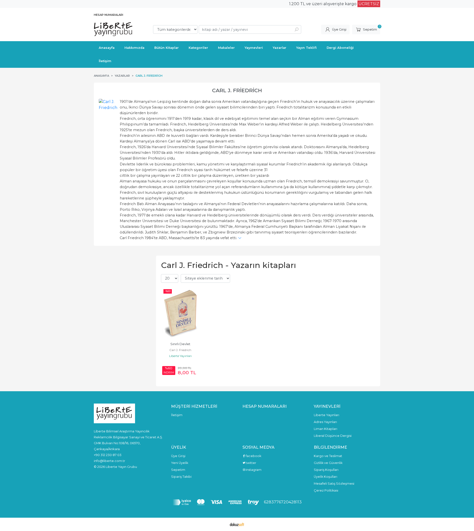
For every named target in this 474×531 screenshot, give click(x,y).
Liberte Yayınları (180, 356)
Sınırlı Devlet (180, 344)
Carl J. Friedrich (237, 90)
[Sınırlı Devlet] (180, 312)
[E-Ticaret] (237, 524)
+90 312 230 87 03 (107, 455)
